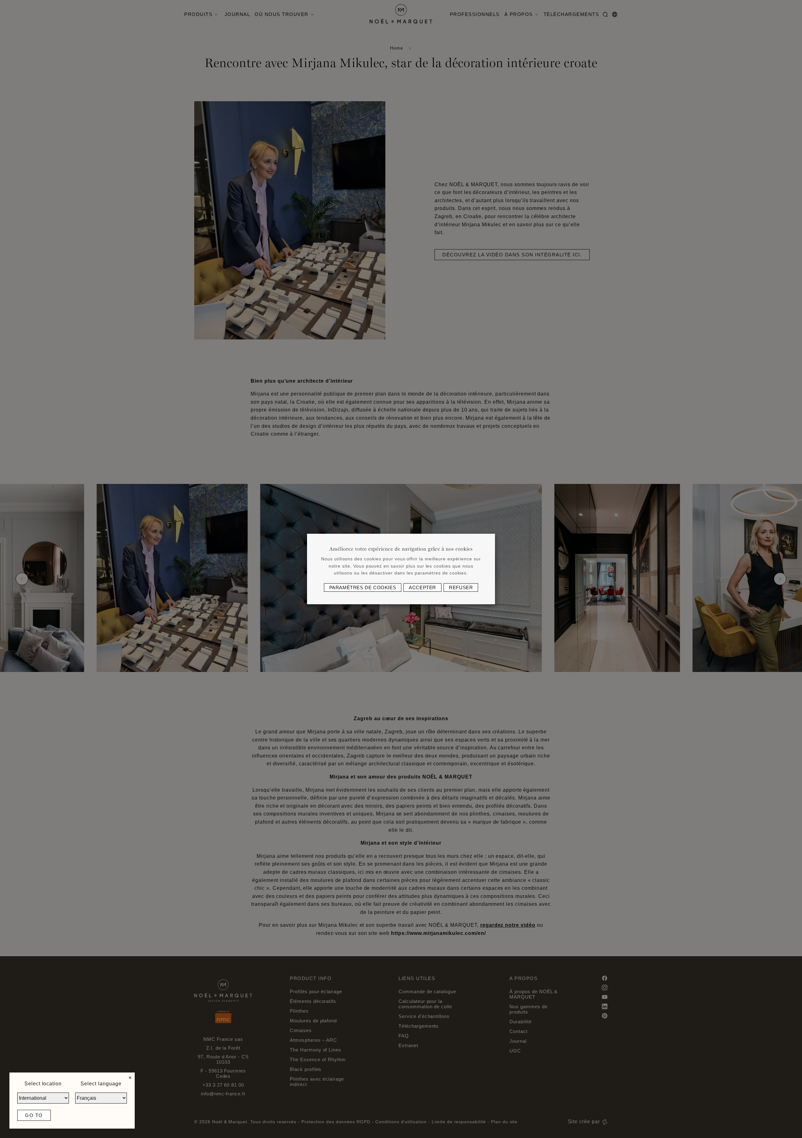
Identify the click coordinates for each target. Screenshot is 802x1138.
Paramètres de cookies (362, 587)
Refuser (461, 587)
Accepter (422, 587)
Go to (34, 1115)
